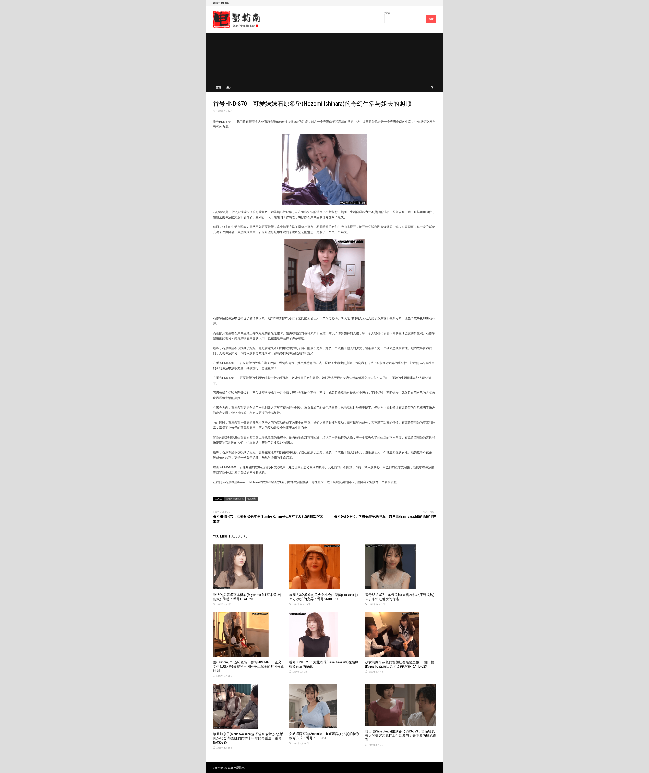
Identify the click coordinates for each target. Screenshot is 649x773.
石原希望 (251, 498)
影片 (229, 87)
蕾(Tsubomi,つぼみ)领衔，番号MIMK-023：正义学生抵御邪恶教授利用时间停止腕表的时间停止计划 (248, 666)
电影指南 (239, 767)
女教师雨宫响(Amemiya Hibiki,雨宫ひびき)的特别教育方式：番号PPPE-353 (324, 736)
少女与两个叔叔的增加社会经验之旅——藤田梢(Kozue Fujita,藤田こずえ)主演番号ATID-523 (399, 664)
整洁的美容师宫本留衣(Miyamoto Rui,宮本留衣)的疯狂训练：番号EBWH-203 (247, 597)
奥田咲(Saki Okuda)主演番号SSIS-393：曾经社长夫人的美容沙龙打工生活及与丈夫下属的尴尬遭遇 (400, 735)
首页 (218, 87)
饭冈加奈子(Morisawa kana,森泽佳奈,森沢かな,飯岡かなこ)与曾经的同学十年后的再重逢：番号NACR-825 (248, 738)
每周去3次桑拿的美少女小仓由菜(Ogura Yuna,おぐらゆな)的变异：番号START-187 (323, 597)
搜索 (387, 13)
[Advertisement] (324, 58)
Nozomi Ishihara (235, 498)
